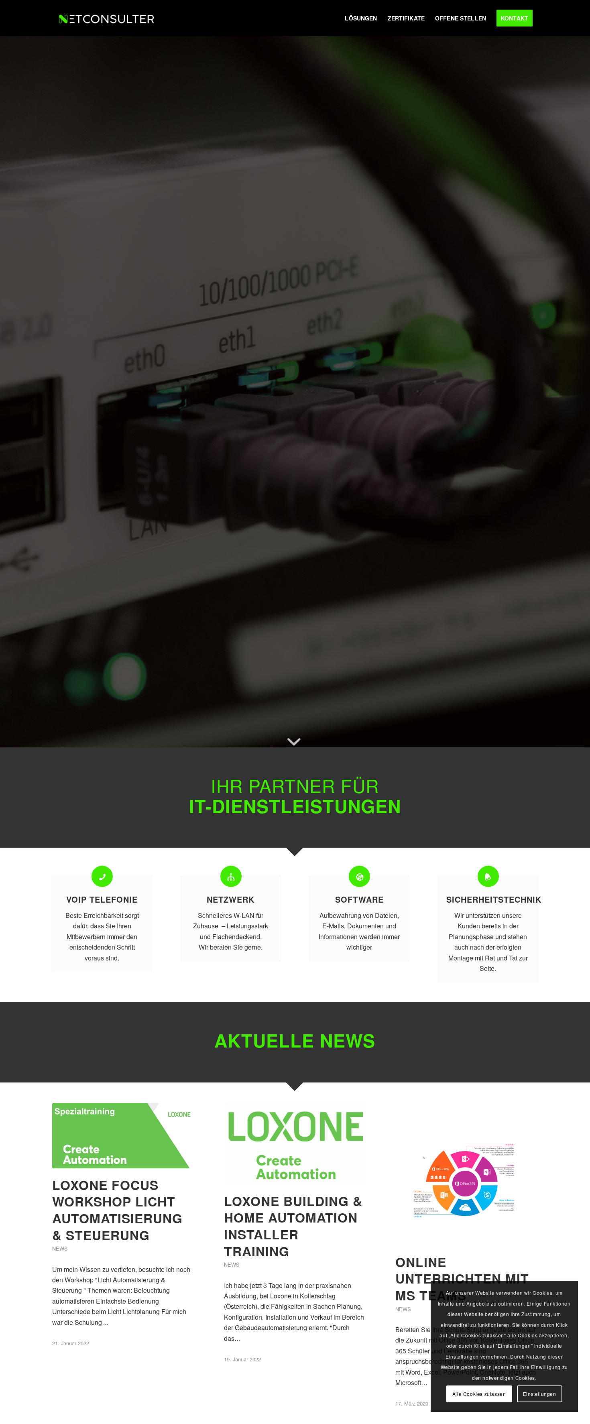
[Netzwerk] (231, 876)
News (60, 1248)
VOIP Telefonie (102, 899)
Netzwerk (230, 899)
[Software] (359, 876)
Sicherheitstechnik (493, 899)
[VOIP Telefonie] (102, 876)
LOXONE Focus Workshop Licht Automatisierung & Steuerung (117, 1210)
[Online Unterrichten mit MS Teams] (466, 1174)
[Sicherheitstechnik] (488, 876)
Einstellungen (539, 1393)
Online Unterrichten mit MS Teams (462, 1278)
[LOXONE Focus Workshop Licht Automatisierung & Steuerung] (123, 1135)
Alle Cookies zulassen (479, 1393)
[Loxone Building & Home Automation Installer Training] (295, 1143)
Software (359, 899)
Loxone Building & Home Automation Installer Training (293, 1226)
